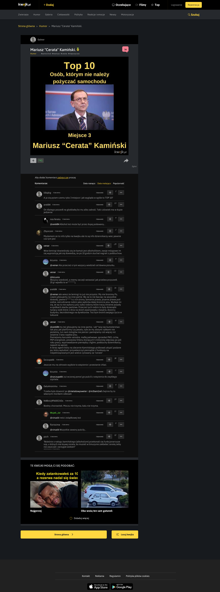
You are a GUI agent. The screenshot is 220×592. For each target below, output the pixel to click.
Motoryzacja (127, 14)
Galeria (49, 14)
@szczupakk (56, 376)
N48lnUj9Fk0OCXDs (53, 400)
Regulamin (115, 576)
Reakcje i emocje (96, 14)
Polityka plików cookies (137, 576)
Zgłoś (134, 166)
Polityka (78, 14)
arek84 (47, 204)
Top (157, 4)
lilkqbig (47, 192)
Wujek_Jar (55, 412)
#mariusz (56, 53)
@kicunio (55, 277)
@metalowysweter (77, 391)
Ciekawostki (63, 14)
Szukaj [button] (195, 14)
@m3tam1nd (95, 391)
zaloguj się (62, 177)
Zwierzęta (23, 14)
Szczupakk (49, 359)
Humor (36, 14)
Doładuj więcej (81, 518)
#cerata (64, 53)
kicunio (53, 260)
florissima (55, 424)
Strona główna (26, 26)
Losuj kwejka (127, 534)
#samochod (46, 53)
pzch (46, 436)
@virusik (54, 417)
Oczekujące (123, 4)
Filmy (142, 4)
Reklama (99, 576)
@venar (54, 265)
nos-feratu (55, 219)
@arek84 (54, 224)
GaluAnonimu (50, 386)
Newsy (113, 14)
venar (46, 245)
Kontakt (86, 576)
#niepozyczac (74, 53)
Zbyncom (48, 231)
